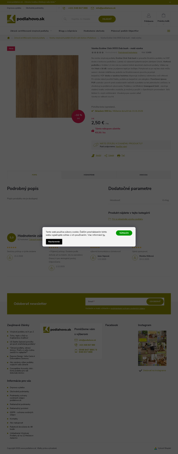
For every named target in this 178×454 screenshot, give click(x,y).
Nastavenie (54, 241)
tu (104, 235)
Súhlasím (124, 232)
